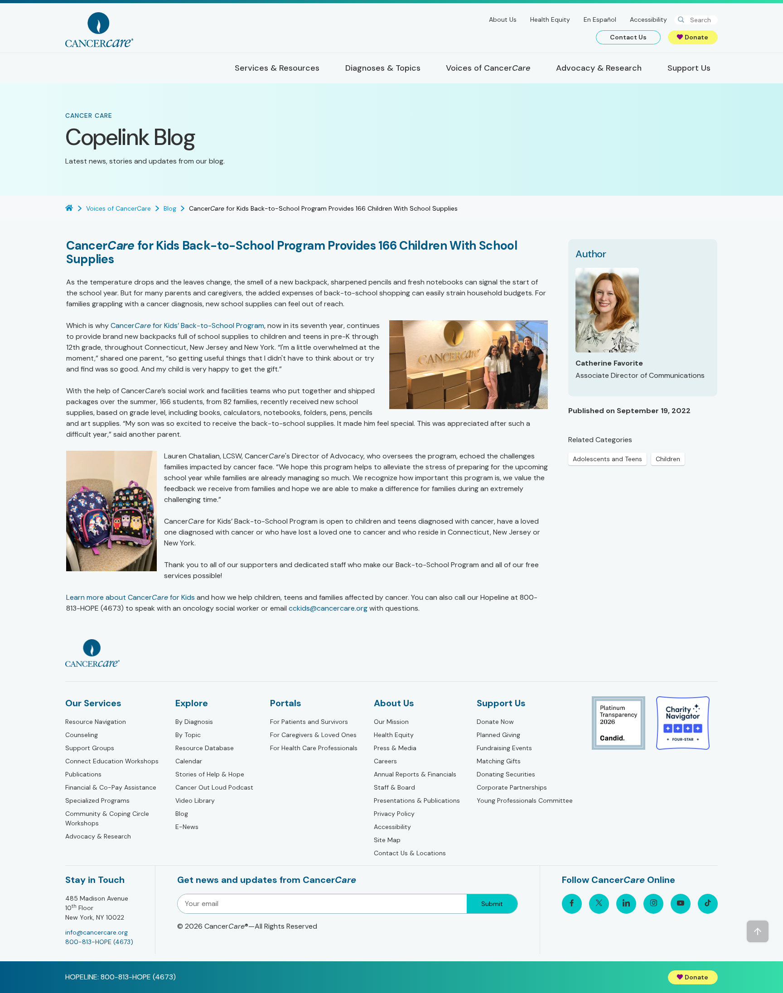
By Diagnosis (194, 722)
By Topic (188, 735)
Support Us (501, 703)
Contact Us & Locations (410, 853)
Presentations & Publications (417, 800)
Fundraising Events (504, 748)
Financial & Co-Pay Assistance (110, 787)
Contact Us (628, 37)
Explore (191, 703)
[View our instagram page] (653, 904)
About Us (503, 19)
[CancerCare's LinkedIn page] (626, 904)
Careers (385, 761)
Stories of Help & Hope (209, 774)
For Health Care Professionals (314, 748)
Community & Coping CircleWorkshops (107, 818)
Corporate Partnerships (512, 787)
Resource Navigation (95, 722)
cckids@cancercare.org (328, 608)
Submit (492, 904)
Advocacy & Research (98, 836)
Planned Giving (498, 735)
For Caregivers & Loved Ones (313, 735)
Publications (83, 774)
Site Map (387, 840)
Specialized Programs (97, 800)
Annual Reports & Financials (415, 774)
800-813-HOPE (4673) (99, 942)
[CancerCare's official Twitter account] (599, 904)
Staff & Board (394, 787)
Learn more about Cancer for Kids (130, 597)
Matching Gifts (499, 761)
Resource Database (204, 748)
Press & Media (395, 748)
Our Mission (391, 722)
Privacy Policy (394, 814)
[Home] (99, 29)
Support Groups (89, 748)
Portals (285, 703)
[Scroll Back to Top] (757, 931)
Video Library (195, 800)
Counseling (81, 735)
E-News (186, 827)
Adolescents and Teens (607, 459)
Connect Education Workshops (112, 761)
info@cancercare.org (96, 932)
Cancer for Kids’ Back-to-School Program (187, 325)
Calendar (188, 761)
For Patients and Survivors (309, 722)
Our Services (93, 703)
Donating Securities (506, 774)
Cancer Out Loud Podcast (214, 787)
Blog (181, 814)
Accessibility (648, 19)
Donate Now (495, 722)
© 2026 (247, 926)
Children (668, 459)
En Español (600, 19)
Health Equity (550, 19)
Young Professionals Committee (525, 800)
